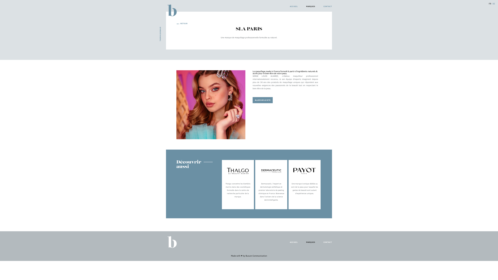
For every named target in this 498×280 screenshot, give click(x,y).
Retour (184, 23)
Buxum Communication (256, 255)
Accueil (294, 6)
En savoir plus (238, 206)
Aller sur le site (263, 100)
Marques (310, 6)
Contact (327, 6)
